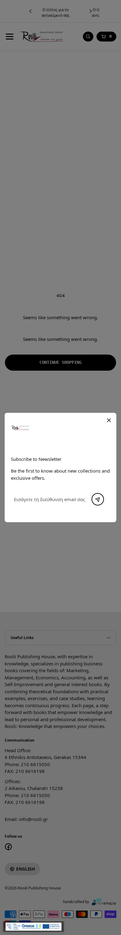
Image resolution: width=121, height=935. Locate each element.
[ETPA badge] (33, 927)
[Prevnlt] (98, 499)
